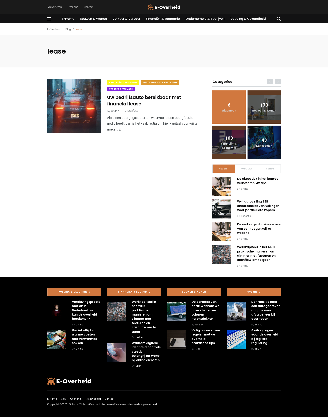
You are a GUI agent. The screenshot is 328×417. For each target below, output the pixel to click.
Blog (63, 398)
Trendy (269, 168)
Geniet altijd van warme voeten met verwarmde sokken (84, 336)
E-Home (68, 19)
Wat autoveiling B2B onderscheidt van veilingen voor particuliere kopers (258, 205)
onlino (244, 188)
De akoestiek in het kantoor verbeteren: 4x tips (258, 180)
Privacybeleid (93, 398)
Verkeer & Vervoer (126, 19)
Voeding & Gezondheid (248, 19)
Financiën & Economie (163, 19)
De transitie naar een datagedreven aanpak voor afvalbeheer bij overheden (265, 310)
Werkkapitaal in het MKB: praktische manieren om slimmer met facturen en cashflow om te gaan (256, 253)
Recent (224, 168)
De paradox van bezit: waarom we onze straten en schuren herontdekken (205, 310)
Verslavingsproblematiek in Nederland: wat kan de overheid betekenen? (86, 310)
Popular (246, 168)
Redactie (246, 216)
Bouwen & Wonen (93, 19)
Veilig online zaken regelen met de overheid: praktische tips (206, 336)
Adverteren (55, 7)
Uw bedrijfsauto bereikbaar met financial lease (144, 100)
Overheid (253, 291)
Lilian (138, 365)
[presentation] (270, 81)
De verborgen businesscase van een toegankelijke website (259, 228)
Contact (88, 7)
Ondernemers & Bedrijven (205, 19)
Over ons (73, 7)
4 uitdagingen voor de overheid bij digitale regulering (264, 336)
